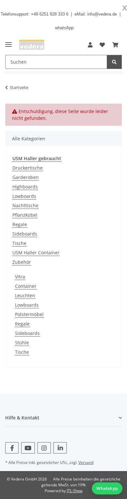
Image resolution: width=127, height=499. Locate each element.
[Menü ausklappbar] (8, 42)
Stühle (22, 342)
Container (25, 286)
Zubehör (21, 262)
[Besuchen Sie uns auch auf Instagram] (44, 448)
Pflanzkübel (24, 215)
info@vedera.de (102, 14)
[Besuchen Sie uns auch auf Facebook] (12, 448)
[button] (90, 44)
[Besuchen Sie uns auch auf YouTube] (28, 448)
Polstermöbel (29, 314)
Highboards (25, 187)
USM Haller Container (36, 253)
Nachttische (25, 205)
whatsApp (64, 27)
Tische (19, 243)
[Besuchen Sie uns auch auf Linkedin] (60, 448)
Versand (85, 462)
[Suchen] (114, 62)
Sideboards (24, 234)
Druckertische (27, 168)
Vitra (20, 277)
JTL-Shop (74, 490)
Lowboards (24, 196)
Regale (19, 224)
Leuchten (25, 295)
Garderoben (25, 177)
